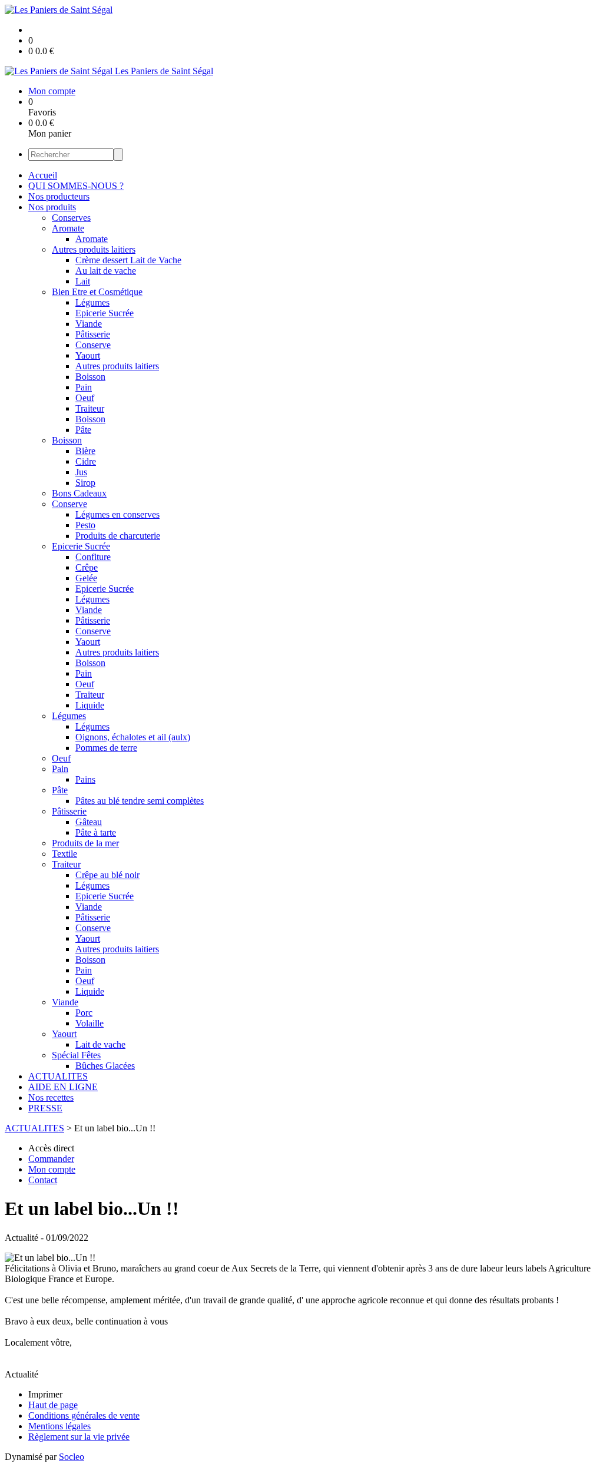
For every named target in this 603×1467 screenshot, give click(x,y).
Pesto (85, 525)
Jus (81, 472)
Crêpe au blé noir (107, 875)
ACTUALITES (58, 1076)
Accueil (42, 175)
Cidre (85, 461)
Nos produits (52, 207)
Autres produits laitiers (93, 249)
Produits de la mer (85, 843)
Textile (64, 854)
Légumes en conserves (117, 514)
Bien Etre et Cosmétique (97, 292)
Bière (85, 451)
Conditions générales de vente (84, 1415)
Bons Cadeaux (79, 493)
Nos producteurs (59, 196)
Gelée (86, 578)
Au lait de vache (105, 271)
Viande (88, 324)
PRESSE (45, 1108)
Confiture (93, 557)
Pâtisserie (92, 334)
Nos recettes (51, 1097)
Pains (85, 779)
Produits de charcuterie (117, 536)
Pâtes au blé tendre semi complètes (139, 801)
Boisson (90, 377)
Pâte (83, 430)
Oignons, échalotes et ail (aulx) (132, 737)
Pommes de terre (106, 748)
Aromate (68, 228)
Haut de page (53, 1405)
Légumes (92, 302)
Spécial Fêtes (76, 1055)
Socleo (71, 1457)
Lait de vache (100, 1044)
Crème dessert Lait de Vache (128, 260)
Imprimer (45, 1394)
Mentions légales (59, 1426)
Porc (83, 1013)
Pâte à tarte (95, 832)
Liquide (89, 705)
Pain (83, 387)
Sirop (85, 483)
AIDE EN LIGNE (63, 1087)
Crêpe (86, 567)
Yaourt (87, 355)
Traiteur (89, 408)
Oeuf (84, 398)
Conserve (93, 345)
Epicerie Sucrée (104, 313)
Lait (82, 281)
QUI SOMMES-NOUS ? (76, 186)
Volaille (89, 1023)
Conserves (71, 218)
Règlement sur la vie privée (79, 1437)
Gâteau (88, 822)
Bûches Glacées (105, 1066)
